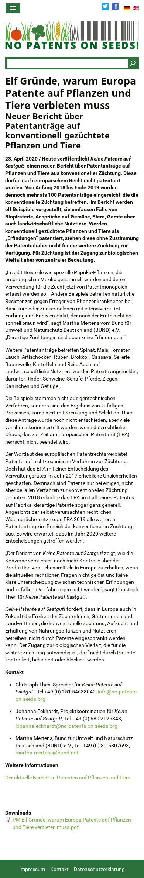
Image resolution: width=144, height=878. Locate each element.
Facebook (115, 6)
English (136, 8)
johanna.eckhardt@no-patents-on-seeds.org (66, 726)
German (127, 8)
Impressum (32, 869)
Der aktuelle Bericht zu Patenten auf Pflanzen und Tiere (67, 778)
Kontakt (59, 869)
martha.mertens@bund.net (47, 752)
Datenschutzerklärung (99, 869)
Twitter (105, 6)
